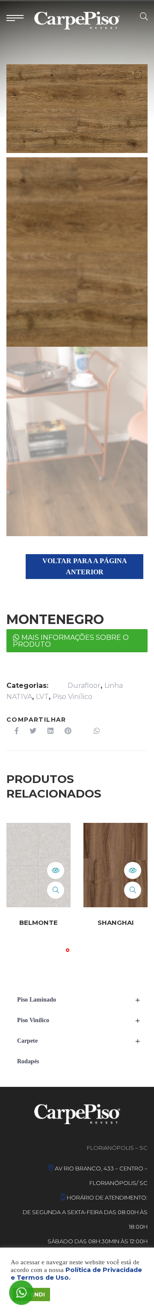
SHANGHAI (116, 922)
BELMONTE (38, 922)
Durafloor (84, 685)
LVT (42, 697)
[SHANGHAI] (115, 865)
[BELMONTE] (38, 865)
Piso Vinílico (72, 697)
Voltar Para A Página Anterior (84, 566)
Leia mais (55, 870)
